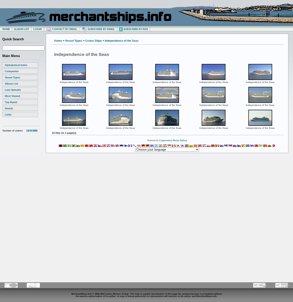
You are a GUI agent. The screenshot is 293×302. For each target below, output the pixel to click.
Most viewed (12, 96)
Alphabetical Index (16, 65)
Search (9, 108)
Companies (12, 71)
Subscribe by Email (101, 29)
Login (37, 29)
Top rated (11, 102)
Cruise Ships (93, 40)
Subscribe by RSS (135, 29)
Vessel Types (12, 77)
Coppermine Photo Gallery (173, 140)
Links (8, 114)
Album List (21, 29)
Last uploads (13, 89)
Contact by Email (64, 29)
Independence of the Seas (121, 40)
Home (6, 29)
